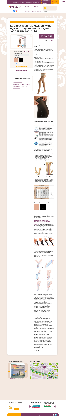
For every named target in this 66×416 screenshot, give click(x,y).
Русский (55, 1)
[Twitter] (56, 415)
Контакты (36, 8)
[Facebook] (53, 415)
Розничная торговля (34, 2)
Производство (15, 2)
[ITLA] (15, 9)
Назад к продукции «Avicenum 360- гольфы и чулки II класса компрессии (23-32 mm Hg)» (32, 22)
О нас (10, 2)
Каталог (27, 6)
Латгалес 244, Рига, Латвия (16, 378)
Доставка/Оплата (36, 11)
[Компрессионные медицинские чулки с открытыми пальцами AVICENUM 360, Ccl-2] (21, 41)
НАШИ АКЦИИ (27, 11)
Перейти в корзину (21, 70)
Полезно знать (27, 8)
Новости (36, 6)
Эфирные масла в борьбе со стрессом (21, 84)
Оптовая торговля (24, 2)
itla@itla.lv (45, 3)
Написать (17, 408)
